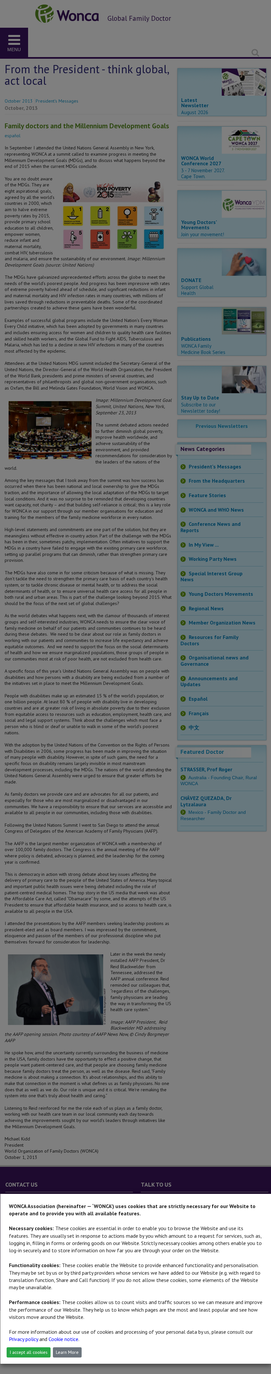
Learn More (67, 1352)
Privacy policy (23, 1339)
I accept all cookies (29, 1352)
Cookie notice (63, 1339)
